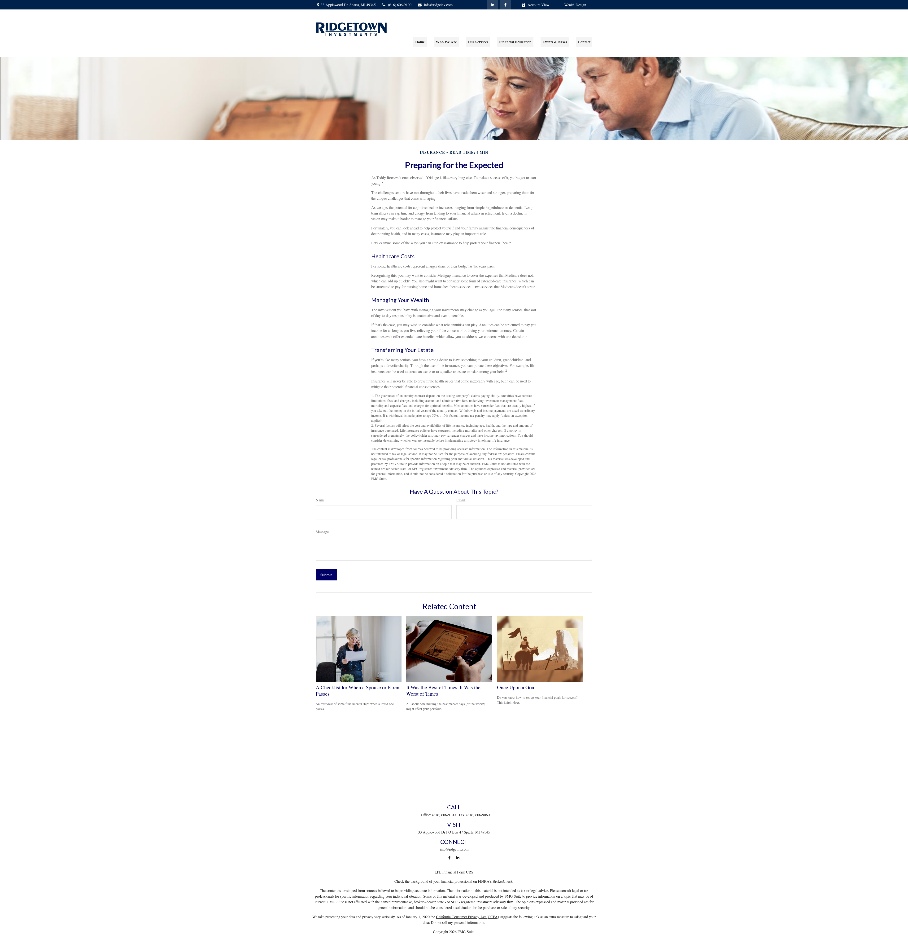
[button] (420, 42)
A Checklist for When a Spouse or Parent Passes (358, 690)
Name (320, 499)
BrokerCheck (503, 881)
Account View (539, 4)
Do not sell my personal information (457, 922)
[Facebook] (505, 4)
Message (322, 531)
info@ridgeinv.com (438, 4)
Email (460, 499)
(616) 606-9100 (399, 4)
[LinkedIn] (492, 4)
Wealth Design (575, 4)
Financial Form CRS (457, 871)
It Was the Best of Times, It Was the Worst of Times (443, 690)
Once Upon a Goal (516, 687)
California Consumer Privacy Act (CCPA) (467, 916)
